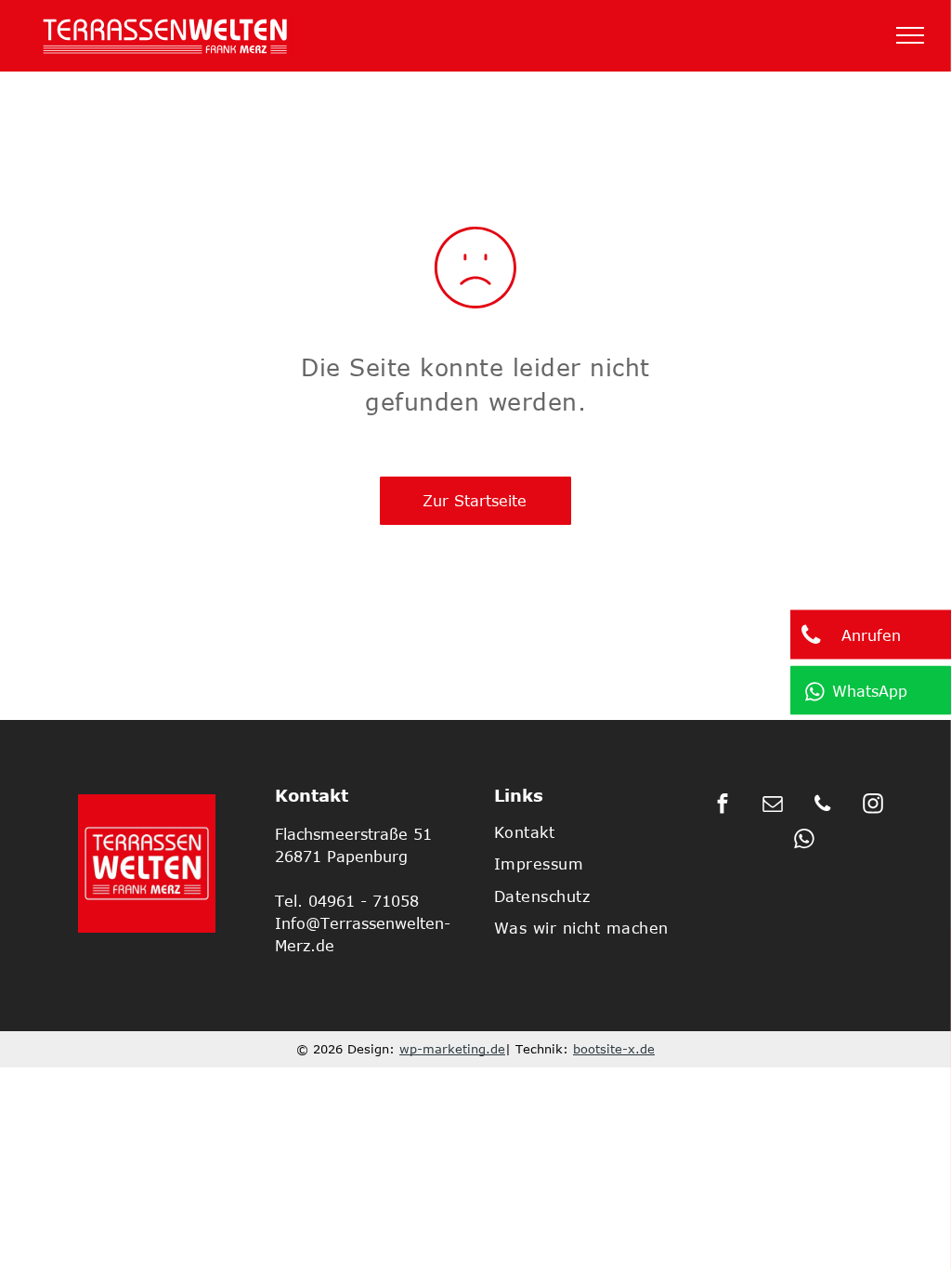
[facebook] (722, 806)
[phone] (822, 806)
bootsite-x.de (614, 1048)
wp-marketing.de (452, 1048)
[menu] (910, 35)
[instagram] (872, 806)
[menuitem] (591, 832)
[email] (772, 806)
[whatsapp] (804, 841)
